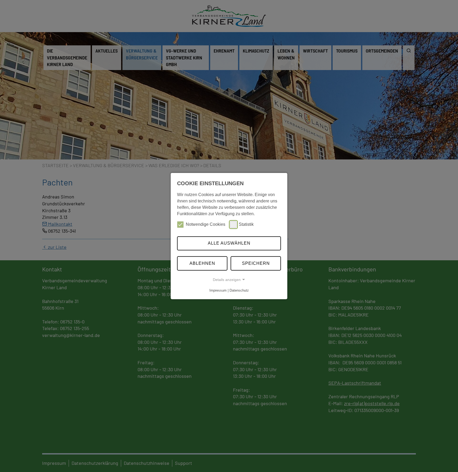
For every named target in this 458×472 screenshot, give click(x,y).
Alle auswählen (229, 243)
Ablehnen (202, 263)
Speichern (256, 263)
